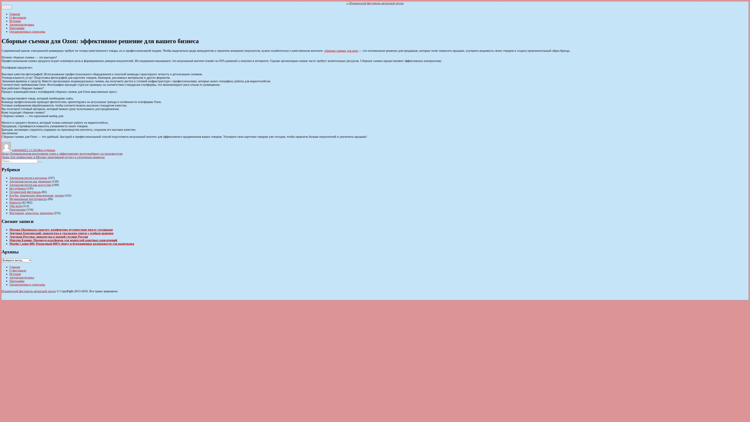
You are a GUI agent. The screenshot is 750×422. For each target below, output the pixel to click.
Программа (16, 28)
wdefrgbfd (18, 150)
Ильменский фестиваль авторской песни (29, 291)
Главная (14, 14)
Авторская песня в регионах (28, 178)
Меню (6, 7)
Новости (15, 202)
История (15, 21)
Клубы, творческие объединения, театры (36, 195)
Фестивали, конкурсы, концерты (31, 213)
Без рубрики (47, 150)
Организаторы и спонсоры (27, 31)
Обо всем (15, 206)
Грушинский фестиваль (25, 192)
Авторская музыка (21, 24)
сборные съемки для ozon (341, 50)
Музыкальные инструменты (28, 199)
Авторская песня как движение (30, 181)
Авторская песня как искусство (30, 185)
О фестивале (17, 17)
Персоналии (17, 209)
